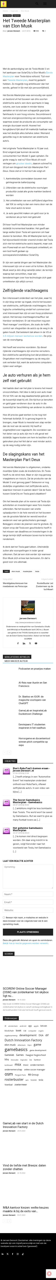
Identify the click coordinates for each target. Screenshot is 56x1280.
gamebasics (16, 1049)
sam (27, 1080)
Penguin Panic (20, 1075)
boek (18, 1030)
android (23, 1026)
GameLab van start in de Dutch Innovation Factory (23, 1125)
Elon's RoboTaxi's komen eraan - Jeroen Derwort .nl (31, 769)
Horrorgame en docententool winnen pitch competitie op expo (34, 742)
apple (36, 1026)
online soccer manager (34, 1069)
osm (9, 1074)
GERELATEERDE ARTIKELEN (17, 657)
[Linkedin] (25, 643)
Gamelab (9, 1055)
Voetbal (8, 1084)
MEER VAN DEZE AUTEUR (16, 661)
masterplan (27, 571)
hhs (7, 1059)
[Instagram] (18, 1254)
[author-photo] (28, 614)
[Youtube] (37, 643)
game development (38, 1050)
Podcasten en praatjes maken (35, 668)
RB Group (33, 1074)
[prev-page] (4, 752)
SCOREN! (9, 954)
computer (32, 1031)
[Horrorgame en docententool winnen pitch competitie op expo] (10, 742)
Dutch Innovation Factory (23, 1040)
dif (47, 1035)
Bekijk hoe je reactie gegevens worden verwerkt (25, 943)
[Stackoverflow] (23, 1254)
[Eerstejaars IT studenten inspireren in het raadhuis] (10, 728)
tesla (37, 571)
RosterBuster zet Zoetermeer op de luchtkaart (44, 586)
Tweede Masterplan (17, 80)
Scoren (34, 1080)
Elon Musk (25, 11)
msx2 (25, 1064)
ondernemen (37, 1064)
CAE (24, 1031)
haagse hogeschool (36, 1054)
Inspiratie (14, 11)
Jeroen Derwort (13, 31)
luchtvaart (9, 1065)
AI (5, 1026)
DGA (41, 1035)
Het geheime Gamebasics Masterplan (28, 829)
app (30, 1025)
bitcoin (43, 1025)
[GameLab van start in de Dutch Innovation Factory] (28, 1107)
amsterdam (13, 1026)
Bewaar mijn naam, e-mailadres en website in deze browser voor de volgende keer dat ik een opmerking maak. (25, 920)
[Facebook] (19, 643)
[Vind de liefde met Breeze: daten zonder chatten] (28, 1149)
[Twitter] (31, 643)
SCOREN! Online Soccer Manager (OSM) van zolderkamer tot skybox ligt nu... (26, 992)
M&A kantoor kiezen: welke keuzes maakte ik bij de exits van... (26, 1209)
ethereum (22, 1045)
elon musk (16, 571)
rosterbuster (14, 1079)
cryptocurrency (11, 1035)
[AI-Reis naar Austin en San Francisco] (10, 686)
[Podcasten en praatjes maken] (10, 672)
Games (20, 1054)
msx (18, 1064)
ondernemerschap (13, 1069)
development (28, 1035)
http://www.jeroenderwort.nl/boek (28, 622)
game (37, 1044)
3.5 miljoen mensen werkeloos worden (23, 336)
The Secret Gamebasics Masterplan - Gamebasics (27, 801)
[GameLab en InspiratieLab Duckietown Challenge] (10, 714)
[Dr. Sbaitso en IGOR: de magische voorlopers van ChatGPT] (10, 700)
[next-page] (9, 752)
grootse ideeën (24, 163)
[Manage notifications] (49, 1273)
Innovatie (14, 1060)
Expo (30, 1045)
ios (30, 1059)
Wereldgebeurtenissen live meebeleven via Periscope (15, 585)
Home (5, 11)
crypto (41, 1031)
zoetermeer (21, 1084)
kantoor (37, 1059)
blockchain (9, 1030)
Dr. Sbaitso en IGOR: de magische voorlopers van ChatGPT (32, 700)
